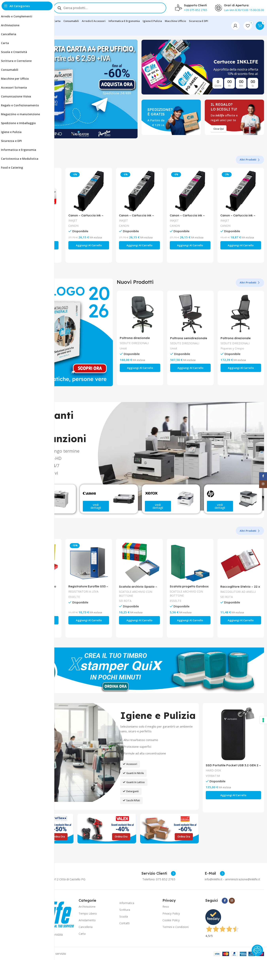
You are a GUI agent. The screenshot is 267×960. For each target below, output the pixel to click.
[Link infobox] (159, 873)
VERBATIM (213, 776)
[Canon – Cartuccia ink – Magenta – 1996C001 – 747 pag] (190, 191)
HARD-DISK (213, 770)
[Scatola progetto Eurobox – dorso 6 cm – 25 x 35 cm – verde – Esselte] (190, 562)
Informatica (126, 903)
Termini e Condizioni (175, 927)
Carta (82, 933)
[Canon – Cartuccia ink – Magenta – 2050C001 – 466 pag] (240, 191)
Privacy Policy (171, 913)
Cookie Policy (171, 920)
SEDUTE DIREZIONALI (134, 343)
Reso (165, 906)
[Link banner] (203, 67)
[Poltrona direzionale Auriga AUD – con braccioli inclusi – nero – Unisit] (140, 314)
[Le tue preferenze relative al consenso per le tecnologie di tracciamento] (263, 720)
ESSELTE (74, 597)
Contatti (124, 923)
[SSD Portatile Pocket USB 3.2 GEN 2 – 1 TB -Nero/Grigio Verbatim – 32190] (233, 733)
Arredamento (87, 920)
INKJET (72, 220)
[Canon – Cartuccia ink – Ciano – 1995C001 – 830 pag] (88, 191)
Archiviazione (87, 906)
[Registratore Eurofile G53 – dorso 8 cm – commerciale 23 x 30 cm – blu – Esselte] (88, 562)
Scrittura (124, 910)
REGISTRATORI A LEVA (83, 591)
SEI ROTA (125, 601)
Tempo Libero (88, 913)
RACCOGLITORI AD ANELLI (238, 592)
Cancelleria (85, 927)
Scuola (123, 916)
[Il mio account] (235, 26)
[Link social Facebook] (225, 901)
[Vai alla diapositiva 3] (80, 134)
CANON (73, 225)
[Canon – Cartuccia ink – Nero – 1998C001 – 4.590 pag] (139, 191)
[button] (133, 89)
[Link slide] (76, 89)
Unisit (123, 348)
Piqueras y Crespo (232, 348)
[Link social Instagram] (232, 901)
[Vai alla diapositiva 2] (76, 134)
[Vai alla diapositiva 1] (72, 134)
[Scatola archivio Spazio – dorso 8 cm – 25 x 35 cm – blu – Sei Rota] (139, 562)
